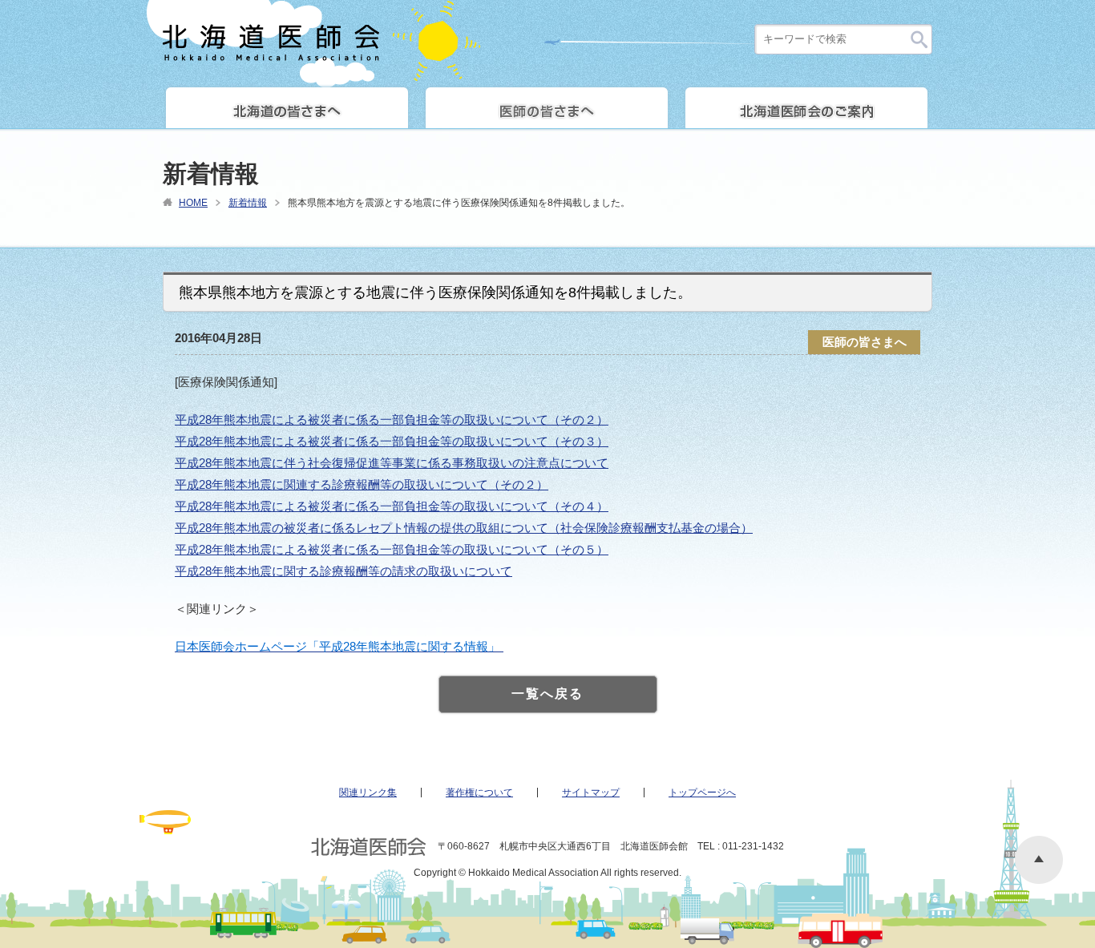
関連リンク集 (368, 792)
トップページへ (702, 792)
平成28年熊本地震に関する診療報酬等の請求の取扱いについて (343, 571)
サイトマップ (591, 792)
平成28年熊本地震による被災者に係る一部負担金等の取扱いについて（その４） (391, 506)
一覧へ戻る (547, 693)
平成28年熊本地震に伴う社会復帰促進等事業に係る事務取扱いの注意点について (391, 463)
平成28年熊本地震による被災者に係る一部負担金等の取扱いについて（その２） (391, 419)
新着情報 (247, 202)
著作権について (479, 792)
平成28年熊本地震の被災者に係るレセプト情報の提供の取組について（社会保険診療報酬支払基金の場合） (464, 528)
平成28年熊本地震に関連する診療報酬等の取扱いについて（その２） (361, 484)
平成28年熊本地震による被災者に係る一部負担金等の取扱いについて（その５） (391, 549)
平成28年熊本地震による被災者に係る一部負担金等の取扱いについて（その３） (391, 441)
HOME (193, 202)
